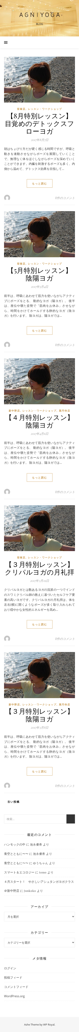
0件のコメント (65, 198)
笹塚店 (21, 109)
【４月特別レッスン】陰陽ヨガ (39, 421)
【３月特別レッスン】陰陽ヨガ (39, 714)
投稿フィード (13, 977)
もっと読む (39, 183)
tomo (43, 872)
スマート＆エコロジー (19, 872)
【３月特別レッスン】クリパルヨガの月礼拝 (39, 568)
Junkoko (30, 891)
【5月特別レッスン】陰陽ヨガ (39, 274)
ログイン (10, 968)
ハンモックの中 (14, 844)
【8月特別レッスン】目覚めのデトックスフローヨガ (39, 123)
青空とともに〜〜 (16, 854)
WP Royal (48, 1024)
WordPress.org (14, 996)
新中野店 (14, 410)
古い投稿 (13, 801)
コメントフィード (16, 987)
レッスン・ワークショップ (45, 109)
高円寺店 (64, 410)
